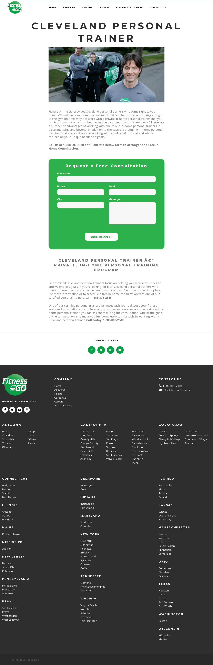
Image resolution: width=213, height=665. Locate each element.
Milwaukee (165, 635)
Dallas (162, 594)
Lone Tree (191, 431)
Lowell (162, 542)
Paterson (7, 571)
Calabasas (86, 455)
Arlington (85, 613)
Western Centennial (196, 435)
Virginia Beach (88, 605)
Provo (5, 612)
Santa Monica (140, 443)
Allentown (8, 593)
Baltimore (86, 522)
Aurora (189, 443)
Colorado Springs (168, 435)
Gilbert (32, 439)
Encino (110, 431)
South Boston (167, 546)
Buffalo (84, 568)
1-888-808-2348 (172, 386)
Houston (164, 590)
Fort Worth (165, 606)
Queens (85, 564)
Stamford (7, 493)
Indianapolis (87, 504)
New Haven (9, 497)
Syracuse (85, 560)
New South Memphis (92, 586)
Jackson (6, 548)
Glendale (7, 447)
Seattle (163, 621)
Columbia (86, 526)
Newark (6, 563)
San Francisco (114, 455)
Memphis (85, 582)
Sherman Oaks (140, 451)
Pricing (58, 393)
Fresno (110, 443)
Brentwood (87, 447)
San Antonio (166, 602)
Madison (163, 639)
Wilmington (87, 485)
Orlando (163, 497)
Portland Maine (11, 534)
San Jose (111, 447)
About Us (59, 390)
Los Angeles (87, 431)
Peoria (31, 443)
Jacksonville (166, 485)
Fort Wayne (87, 507)
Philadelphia (9, 585)
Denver (163, 431)
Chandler (7, 435)
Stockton (137, 447)
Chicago (6, 511)
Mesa (31, 435)
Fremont (137, 455)
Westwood (138, 431)
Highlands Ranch (169, 443)
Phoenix (7, 431)
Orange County (89, 443)
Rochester (86, 548)
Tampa (163, 493)
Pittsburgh (8, 589)
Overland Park (167, 515)
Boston (163, 534)
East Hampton (88, 621)
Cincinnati (164, 576)
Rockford (7, 519)
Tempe (32, 431)
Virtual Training (63, 405)
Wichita (163, 511)
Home (57, 386)
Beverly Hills (87, 439)
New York (86, 541)
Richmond (86, 617)
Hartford (7, 489)
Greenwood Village (196, 439)
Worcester (165, 538)
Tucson (6, 443)
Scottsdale (8, 439)
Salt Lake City (10, 608)
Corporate (60, 397)
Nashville (85, 590)
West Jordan (9, 616)
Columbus (165, 568)
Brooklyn (85, 552)
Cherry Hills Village (169, 439)
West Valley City (11, 619)
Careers (58, 401)
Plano (162, 598)
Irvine (135, 463)
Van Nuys (137, 459)
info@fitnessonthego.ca (177, 390)
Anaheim (85, 459)
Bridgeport (8, 485)
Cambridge (165, 553)
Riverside (111, 451)
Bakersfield (87, 451)
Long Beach (87, 435)
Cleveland (164, 572)
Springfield (165, 550)
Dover (84, 489)
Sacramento (139, 435)
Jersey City (8, 567)
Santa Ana (112, 435)
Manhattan (86, 544)
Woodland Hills (141, 439)
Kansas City (165, 519)
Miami (162, 489)
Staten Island (88, 556)
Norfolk (84, 609)
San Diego (112, 439)
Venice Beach (114, 459)
